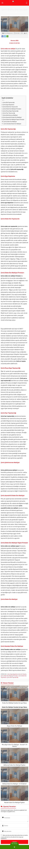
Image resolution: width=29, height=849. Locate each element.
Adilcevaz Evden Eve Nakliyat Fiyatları (14, 765)
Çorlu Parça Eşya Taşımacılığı (10, 111)
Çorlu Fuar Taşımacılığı (9, 113)
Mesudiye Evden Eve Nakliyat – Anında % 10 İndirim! (14, 745)
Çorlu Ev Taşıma (22, 674)
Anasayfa (9, 12)
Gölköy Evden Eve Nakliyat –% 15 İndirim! (14, 784)
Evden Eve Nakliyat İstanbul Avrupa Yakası (14, 703)
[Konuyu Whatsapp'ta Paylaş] (7, 36)
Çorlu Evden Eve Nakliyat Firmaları (12, 109)
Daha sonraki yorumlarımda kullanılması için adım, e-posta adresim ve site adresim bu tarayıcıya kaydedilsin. (14, 836)
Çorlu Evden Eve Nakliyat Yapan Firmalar (13, 119)
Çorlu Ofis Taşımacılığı (9, 102)
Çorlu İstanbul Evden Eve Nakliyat (12, 123)
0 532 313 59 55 (14, 43)
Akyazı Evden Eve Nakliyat (14, 726)
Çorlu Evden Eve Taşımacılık (10, 106)
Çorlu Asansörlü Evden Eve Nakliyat (12, 117)
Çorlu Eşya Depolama (8, 104)
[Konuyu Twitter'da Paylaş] (5, 36)
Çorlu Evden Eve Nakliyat (10, 121)
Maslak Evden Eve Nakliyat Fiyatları (14, 802)
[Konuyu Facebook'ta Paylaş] (3, 36)
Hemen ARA (14, 40)
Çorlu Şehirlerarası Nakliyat (10, 115)
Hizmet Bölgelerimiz (17, 12)
